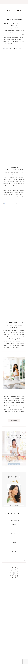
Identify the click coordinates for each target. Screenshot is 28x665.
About (14, 551)
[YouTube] (18, 513)
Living (14, 542)
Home (14, 538)
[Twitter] (15, 513)
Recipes (14, 529)
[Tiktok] (21, 513)
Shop (14, 547)
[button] (14, 2)
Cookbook (14, 524)
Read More (14, 420)
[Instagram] (9, 513)
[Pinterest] (12, 513)
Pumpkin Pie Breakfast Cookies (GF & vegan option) (14, 170)
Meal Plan (14, 533)
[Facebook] (6, 513)
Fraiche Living (14, 10)
